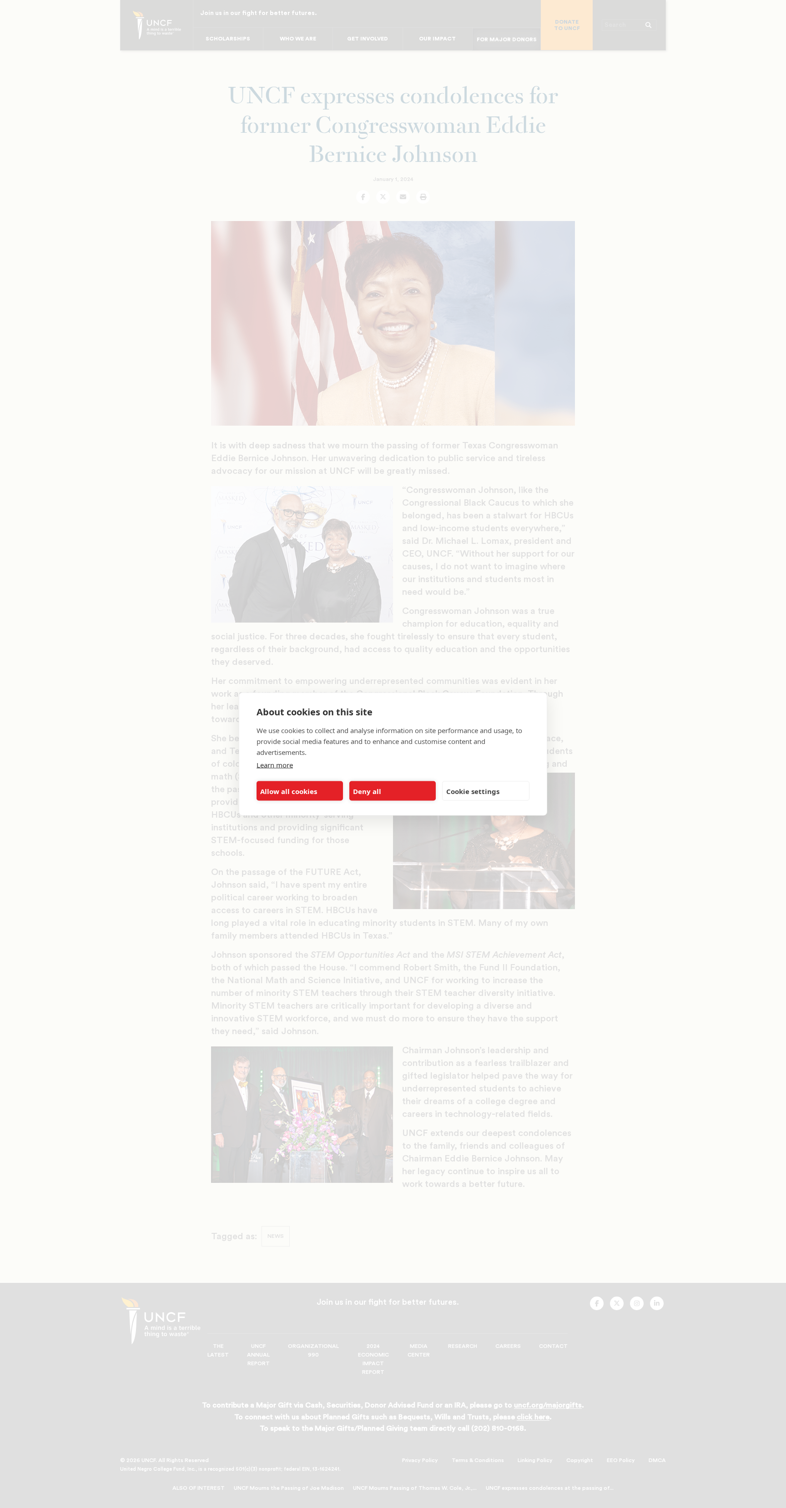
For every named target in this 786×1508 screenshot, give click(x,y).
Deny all (367, 790)
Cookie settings (472, 790)
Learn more (275, 764)
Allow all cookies (288, 790)
